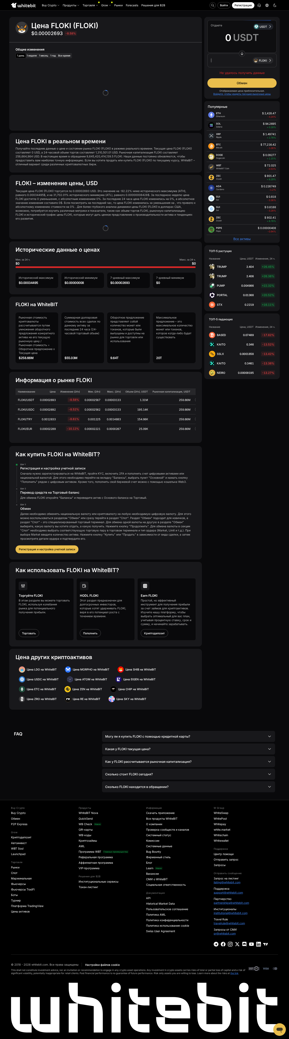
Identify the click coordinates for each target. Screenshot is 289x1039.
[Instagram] (230, 944)
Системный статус (158, 835)
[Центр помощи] (259, 5)
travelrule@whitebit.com (229, 923)
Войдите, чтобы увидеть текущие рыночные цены (242, 93)
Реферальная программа (96, 857)
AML (82, 846)
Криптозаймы (88, 840)
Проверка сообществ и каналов (167, 829)
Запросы (219, 865)
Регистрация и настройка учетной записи (47, 549)
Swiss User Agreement (160, 931)
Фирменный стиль (158, 857)
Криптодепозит (154, 633)
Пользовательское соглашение (167, 909)
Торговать (29, 633)
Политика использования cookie (167, 925)
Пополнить (90, 633)
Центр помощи (224, 854)
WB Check (85, 824)
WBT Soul (17, 848)
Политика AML (156, 914)
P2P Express (19, 824)
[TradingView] (265, 944)
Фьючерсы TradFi (23, 889)
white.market (222, 829)
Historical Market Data (160, 903)
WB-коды (85, 835)
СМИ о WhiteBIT (157, 879)
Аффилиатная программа (96, 862)
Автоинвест (19, 843)
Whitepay (220, 824)
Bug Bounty (153, 851)
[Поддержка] (279, 1029)
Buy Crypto (18, 813)
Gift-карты (86, 829)
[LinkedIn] (258, 944)
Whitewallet (221, 840)
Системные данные (159, 846)
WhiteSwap (221, 813)
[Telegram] (216, 944)
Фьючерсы (18, 884)
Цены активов (20, 911)
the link (234, 973)
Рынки (15, 867)
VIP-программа (89, 868)
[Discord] (244, 944)
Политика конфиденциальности (167, 920)
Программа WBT (90, 851)
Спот (14, 873)
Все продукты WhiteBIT (162, 818)
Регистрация (243, 5)
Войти (224, 5)
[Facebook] (223, 944)
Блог (149, 862)
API (148, 898)
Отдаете (216, 25)
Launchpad (18, 854)
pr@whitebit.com (225, 933)
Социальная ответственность (166, 884)
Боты (14, 895)
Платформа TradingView (27, 906)
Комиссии (152, 840)
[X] (237, 944)
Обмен (242, 83)
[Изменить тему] (275, 5)
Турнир (16, 900)
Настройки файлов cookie (102, 964)
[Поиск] (213, 5)
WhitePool (220, 818)
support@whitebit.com (228, 892)
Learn (149, 868)
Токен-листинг (88, 887)
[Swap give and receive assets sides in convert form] (242, 53)
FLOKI (263, 60)
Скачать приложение (160, 813)
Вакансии (152, 873)
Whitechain (221, 835)
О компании (154, 824)
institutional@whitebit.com (231, 913)
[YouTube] (251, 944)
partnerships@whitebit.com (231, 902)
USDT (263, 26)
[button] (242, 60)
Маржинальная (21, 878)
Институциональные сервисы (98, 881)
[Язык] (267, 5)
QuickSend (86, 818)
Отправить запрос (226, 859)
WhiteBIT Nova (88, 813)
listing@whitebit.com (227, 882)
